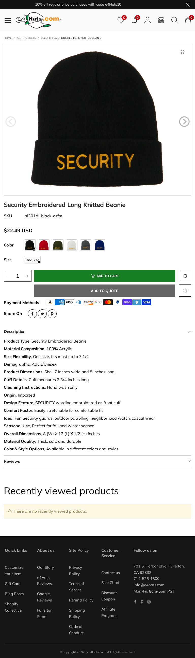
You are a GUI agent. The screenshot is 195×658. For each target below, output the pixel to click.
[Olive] (57, 245)
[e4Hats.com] (65, 20)
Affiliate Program (109, 612)
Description (15, 331)
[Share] (32, 313)
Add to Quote (104, 291)
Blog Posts (14, 593)
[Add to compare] (185, 276)
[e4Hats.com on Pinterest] (142, 601)
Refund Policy (81, 600)
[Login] (147, 20)
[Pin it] (52, 313)
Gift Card (13, 583)
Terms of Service (76, 586)
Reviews (12, 461)
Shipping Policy (77, 613)
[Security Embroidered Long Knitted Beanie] (97, 119)
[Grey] (85, 245)
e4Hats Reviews (44, 580)
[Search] (174, 20)
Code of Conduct (76, 629)
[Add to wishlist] (185, 290)
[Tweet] (42, 313)
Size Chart (110, 582)
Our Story (45, 567)
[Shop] (161, 20)
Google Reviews (44, 596)
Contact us (110, 572)
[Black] (30, 245)
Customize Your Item (14, 570)
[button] (10, 122)
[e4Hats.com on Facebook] (135, 601)
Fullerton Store (45, 613)
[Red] (44, 245)
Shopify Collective (13, 607)
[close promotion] (187, 4)
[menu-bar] (10, 20)
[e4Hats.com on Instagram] (149, 601)
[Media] (182, 52)
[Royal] (99, 245)
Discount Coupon (109, 595)
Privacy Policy (75, 570)
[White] (71, 245)
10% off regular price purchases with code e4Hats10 (70, 4)
